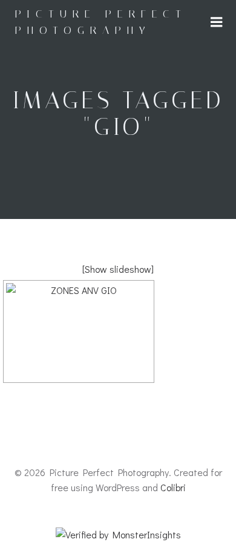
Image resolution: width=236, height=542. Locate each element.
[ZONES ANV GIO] (78, 331)
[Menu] (216, 22)
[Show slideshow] (118, 269)
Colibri (173, 487)
